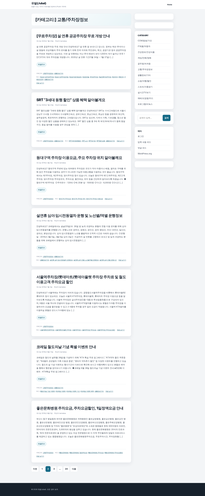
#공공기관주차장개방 (61, 77)
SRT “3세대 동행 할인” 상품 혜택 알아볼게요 (70, 100)
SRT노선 (85, 141)
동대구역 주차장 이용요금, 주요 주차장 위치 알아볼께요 (79, 157)
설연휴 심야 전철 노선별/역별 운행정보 (86, 260)
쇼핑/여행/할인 (144, 81)
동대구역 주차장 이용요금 (94, 199)
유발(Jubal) (38, 3)
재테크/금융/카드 (145, 98)
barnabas (63, 41)
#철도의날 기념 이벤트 (47, 391)
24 (66, 469)
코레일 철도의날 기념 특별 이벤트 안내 (66, 347)
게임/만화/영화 (144, 58)
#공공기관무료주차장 (47, 77)
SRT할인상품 (100, 141)
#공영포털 (85, 77)
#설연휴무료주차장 (105, 77)
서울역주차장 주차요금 (89, 330)
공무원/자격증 (144, 64)
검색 (167, 118)
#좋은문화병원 (63, 452)
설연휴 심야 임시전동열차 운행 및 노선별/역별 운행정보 (79, 215)
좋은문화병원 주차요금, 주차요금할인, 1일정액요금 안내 (79, 408)
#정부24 (115, 77)
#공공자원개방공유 (75, 77)
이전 (35, 469)
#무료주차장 (94, 77)
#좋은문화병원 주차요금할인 (113, 452)
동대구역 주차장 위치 (78, 199)
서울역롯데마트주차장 (47, 330)
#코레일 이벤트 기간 (73, 391)
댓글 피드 (142, 148)
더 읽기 (41, 64)
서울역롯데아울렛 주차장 (63, 330)
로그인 (141, 136)
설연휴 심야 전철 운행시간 (108, 260)
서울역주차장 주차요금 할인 (106, 330)
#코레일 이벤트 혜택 (87, 391)
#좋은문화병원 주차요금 (96, 452)
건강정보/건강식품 (146, 52)
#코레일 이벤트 (61, 391)
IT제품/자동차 (144, 46)
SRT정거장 (92, 141)
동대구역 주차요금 (65, 199)
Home (169, 5)
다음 (74, 469)
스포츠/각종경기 (145, 87)
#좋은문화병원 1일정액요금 (78, 452)
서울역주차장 (76, 330)
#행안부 (121, 77)
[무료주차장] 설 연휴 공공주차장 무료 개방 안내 (73, 36)
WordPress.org (145, 153)
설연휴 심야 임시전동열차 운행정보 (61, 260)
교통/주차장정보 (48, 73)
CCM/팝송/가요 (145, 40)
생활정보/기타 (58, 73)
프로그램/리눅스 (145, 104)
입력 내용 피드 (144, 142)
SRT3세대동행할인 (75, 141)
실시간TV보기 (144, 92)
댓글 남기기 (40, 83)
